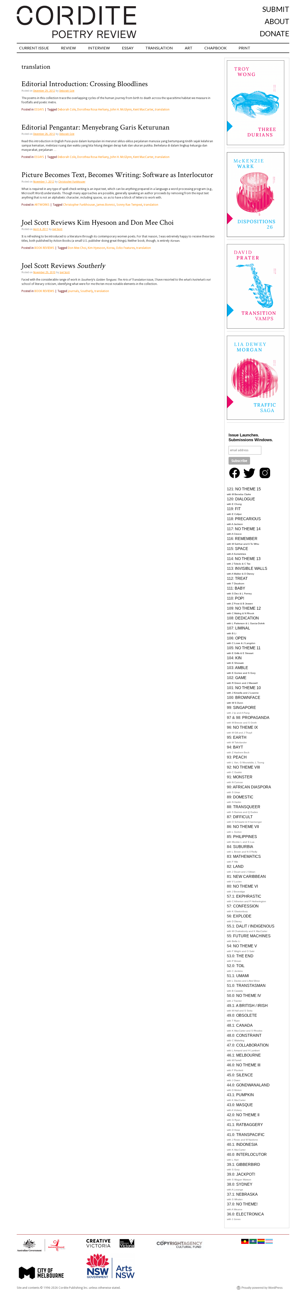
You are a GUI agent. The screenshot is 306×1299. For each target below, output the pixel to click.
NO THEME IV (248, 996)
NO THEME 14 (248, 529)
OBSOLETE (246, 1015)
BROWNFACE (247, 698)
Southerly (86, 291)
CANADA (244, 1025)
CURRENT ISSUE (34, 48)
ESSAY (127, 48)
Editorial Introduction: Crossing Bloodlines (85, 84)
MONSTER (242, 777)
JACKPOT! (245, 1174)
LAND (238, 866)
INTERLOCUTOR (251, 1154)
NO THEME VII (246, 827)
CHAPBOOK (215, 48)
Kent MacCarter (143, 109)
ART (188, 48)
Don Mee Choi (77, 248)
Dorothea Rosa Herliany (93, 109)
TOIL (240, 966)
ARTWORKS (41, 204)
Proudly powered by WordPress (262, 1287)
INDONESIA (246, 1144)
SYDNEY (244, 1184)
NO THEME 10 (248, 688)
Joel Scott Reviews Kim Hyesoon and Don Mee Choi (98, 222)
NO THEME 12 (248, 608)
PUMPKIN (245, 1095)
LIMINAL (242, 628)
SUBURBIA (243, 847)
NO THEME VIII (246, 767)
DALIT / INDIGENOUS (255, 926)
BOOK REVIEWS (44, 248)
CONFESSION (246, 906)
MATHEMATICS (247, 856)
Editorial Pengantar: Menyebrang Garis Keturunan (95, 127)
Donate (274, 33)
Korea (111, 248)
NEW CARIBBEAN (249, 877)
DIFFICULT (243, 817)
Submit (275, 9)
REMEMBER (246, 539)
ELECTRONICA (250, 1214)
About (277, 21)
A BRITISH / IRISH (252, 1006)
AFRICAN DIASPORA (252, 787)
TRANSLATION (159, 48)
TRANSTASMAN (251, 986)
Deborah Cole (66, 90)
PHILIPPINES (245, 837)
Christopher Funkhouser (71, 181)
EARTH (239, 737)
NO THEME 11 (248, 648)
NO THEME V (245, 946)
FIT (238, 509)
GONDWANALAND (253, 1085)
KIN (238, 658)
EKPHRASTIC (248, 896)
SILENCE (244, 1075)
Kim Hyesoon (96, 248)
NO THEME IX (245, 727)
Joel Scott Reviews (63, 266)
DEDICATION (247, 618)
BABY (240, 588)
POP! (239, 598)
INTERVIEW (99, 48)
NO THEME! (246, 1204)
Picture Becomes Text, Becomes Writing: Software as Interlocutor (117, 175)
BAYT (238, 747)
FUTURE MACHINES (252, 936)
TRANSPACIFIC (250, 1135)
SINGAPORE (244, 708)
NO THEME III (248, 1065)
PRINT (244, 48)
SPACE (241, 549)
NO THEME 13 (248, 559)
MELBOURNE (248, 1055)
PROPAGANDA (255, 718)
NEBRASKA (247, 1194)
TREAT (241, 578)
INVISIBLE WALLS (251, 568)
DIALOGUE (245, 499)
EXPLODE (242, 916)
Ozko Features (125, 248)
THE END (244, 956)
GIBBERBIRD (248, 1165)
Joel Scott (57, 229)
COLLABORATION (252, 1045)
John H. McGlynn (121, 109)
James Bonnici (106, 204)
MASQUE (244, 1105)
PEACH (240, 757)
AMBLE (241, 668)
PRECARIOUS (248, 519)
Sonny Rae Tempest (129, 204)
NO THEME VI (245, 886)
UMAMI (242, 976)
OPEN (240, 638)
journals (73, 291)
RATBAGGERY (249, 1125)
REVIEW (68, 48)
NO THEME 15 (248, 489)
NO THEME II (247, 1115)
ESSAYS (39, 109)
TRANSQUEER (246, 807)
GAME (240, 678)
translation (162, 109)
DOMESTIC (243, 797)
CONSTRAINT (249, 1035)
